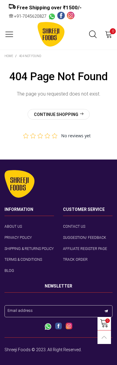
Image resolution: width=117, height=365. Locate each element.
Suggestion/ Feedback (84, 238)
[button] (106, 311)
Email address (20, 310)
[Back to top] (104, 337)
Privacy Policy (18, 238)
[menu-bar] (11, 34)
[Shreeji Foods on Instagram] (69, 326)
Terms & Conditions (23, 259)
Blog (9, 271)
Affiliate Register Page (85, 249)
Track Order (75, 259)
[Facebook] (62, 16)
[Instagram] (70, 16)
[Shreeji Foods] (51, 34)
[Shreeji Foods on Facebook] (58, 326)
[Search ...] (93, 34)
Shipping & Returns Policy (29, 249)
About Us (13, 226)
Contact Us (74, 226)
